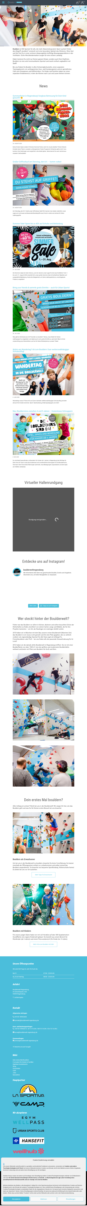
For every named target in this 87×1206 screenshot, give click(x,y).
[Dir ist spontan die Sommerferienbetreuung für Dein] (43, 584)
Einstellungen (70, 1199)
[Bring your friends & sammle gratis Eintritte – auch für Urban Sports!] (43, 310)
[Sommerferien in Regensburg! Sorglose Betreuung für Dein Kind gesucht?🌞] (43, 121)
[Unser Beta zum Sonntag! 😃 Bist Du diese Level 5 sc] (23, 584)
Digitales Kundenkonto (20, 1064)
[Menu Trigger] (3, 2)
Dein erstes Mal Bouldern (21, 1060)
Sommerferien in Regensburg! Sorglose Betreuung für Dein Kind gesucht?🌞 (39, 97)
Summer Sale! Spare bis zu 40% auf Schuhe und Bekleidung (38, 223)
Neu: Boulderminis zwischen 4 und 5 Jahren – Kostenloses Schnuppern (43, 411)
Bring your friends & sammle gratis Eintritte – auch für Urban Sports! (41, 287)
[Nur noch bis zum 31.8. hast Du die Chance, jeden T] (23, 596)
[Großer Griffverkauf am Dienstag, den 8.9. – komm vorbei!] (43, 185)
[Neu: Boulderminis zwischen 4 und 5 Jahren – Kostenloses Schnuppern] (43, 434)
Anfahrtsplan (19, 997)
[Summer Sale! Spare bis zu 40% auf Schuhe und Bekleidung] (43, 246)
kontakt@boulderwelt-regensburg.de (27, 1020)
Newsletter (16, 1075)
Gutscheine (16, 1068)
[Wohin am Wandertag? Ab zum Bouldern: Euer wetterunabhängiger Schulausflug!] (43, 374)
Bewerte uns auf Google (22, 1047)
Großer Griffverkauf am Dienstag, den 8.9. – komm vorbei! (37, 162)
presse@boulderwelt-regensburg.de (26, 1040)
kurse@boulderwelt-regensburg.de (26, 1032)
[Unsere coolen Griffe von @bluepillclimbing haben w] (64, 596)
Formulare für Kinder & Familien (23, 1062)
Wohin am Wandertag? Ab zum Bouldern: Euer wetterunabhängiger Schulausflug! (41, 350)
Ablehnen (43, 1199)
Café (14, 1070)
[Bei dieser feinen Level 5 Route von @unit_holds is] (43, 596)
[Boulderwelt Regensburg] (15, 2)
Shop (14, 1066)
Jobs (14, 1073)
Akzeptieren (16, 1199)
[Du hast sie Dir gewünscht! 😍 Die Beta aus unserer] (64, 584)
